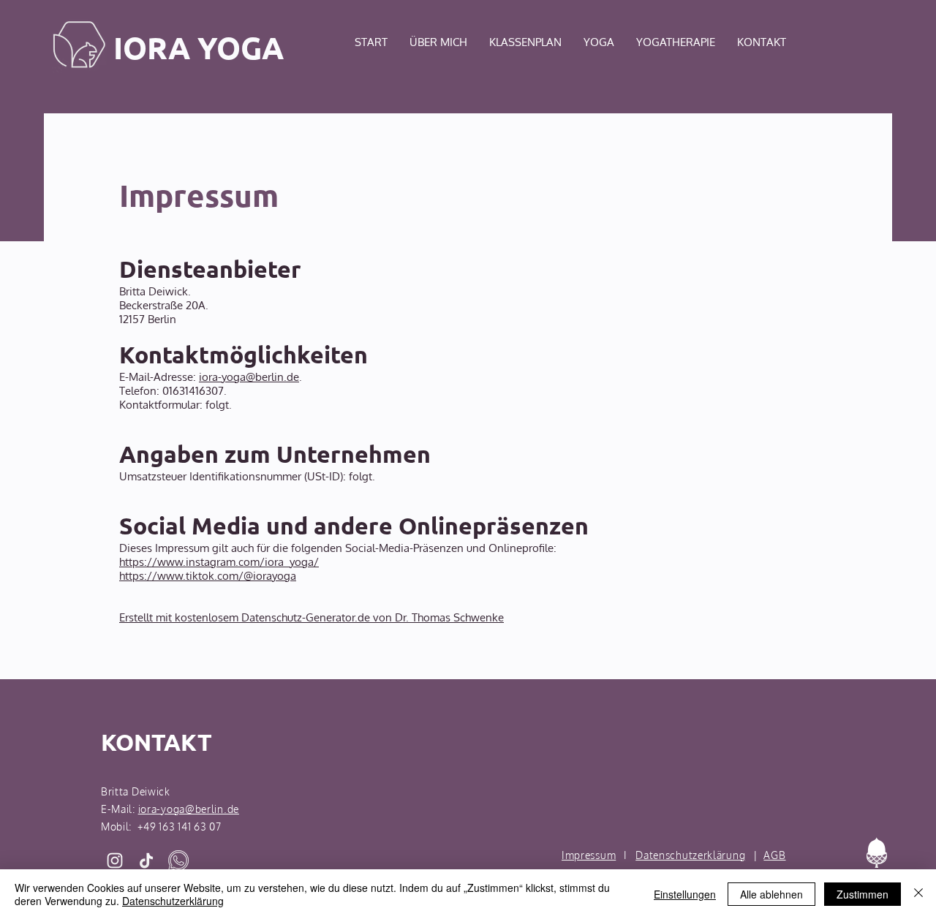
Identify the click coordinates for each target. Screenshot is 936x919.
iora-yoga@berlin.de (249, 377)
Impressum (589, 855)
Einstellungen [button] (685, 894)
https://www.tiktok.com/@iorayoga (207, 576)
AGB (774, 855)
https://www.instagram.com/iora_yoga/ (219, 562)
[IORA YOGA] (115, 860)
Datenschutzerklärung (690, 855)
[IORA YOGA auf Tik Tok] (146, 860)
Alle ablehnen (771, 894)
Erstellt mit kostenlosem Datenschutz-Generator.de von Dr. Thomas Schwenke (311, 617)
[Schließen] (918, 894)
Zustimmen (862, 894)
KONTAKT (156, 742)
